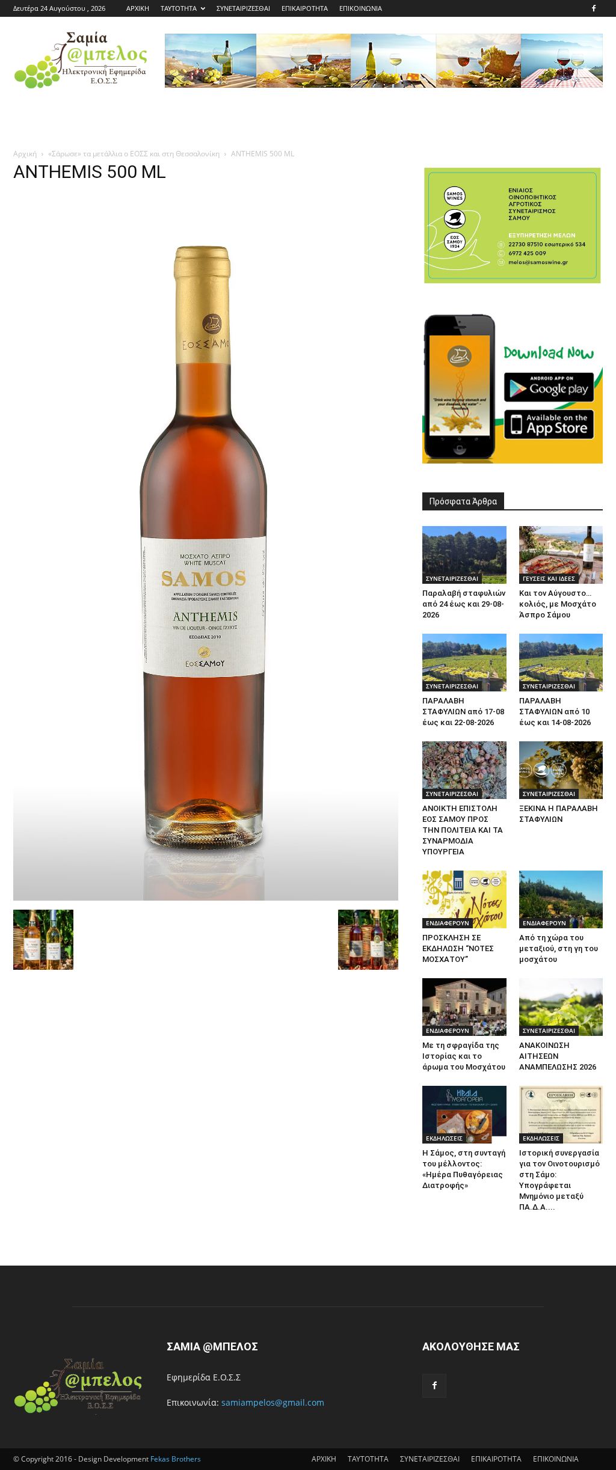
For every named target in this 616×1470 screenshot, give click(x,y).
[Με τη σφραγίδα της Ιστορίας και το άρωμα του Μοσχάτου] (464, 1007)
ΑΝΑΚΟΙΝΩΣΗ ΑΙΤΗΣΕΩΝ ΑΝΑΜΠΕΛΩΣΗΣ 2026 (557, 1056)
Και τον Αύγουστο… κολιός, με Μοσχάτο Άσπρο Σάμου (557, 604)
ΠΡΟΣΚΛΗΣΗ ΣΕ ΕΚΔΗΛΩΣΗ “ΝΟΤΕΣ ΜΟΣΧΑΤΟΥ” (458, 948)
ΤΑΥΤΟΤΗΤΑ (179, 8)
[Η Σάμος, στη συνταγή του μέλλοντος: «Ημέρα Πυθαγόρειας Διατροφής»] (464, 1115)
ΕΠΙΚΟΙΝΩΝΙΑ (360, 8)
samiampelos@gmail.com (272, 1402)
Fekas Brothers (175, 1459)
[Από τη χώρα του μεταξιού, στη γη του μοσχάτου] (561, 899)
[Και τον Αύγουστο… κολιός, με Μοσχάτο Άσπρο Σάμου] (561, 555)
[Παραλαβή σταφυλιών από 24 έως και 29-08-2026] (464, 555)
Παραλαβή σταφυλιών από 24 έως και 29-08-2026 (463, 604)
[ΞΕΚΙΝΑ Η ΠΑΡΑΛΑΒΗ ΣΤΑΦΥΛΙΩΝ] (561, 770)
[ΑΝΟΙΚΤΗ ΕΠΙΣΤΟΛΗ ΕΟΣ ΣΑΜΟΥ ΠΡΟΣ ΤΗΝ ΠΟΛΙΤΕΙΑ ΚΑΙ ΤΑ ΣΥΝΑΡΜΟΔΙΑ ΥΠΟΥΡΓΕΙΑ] (464, 770)
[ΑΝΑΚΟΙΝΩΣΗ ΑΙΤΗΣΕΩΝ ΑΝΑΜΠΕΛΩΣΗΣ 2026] (561, 1007)
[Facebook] (594, 8)
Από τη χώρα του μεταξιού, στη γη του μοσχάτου (558, 948)
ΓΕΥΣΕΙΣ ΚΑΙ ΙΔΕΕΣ (549, 578)
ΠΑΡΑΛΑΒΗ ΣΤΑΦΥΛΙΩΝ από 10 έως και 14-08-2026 (555, 711)
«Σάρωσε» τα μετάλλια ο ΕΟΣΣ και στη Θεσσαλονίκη (134, 154)
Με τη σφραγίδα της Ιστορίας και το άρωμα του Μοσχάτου (463, 1056)
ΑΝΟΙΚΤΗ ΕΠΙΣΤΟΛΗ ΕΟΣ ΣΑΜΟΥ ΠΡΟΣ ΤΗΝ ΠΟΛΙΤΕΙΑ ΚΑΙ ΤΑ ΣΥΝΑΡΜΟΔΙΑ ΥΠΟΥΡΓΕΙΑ (462, 830)
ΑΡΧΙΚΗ (137, 8)
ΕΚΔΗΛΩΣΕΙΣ (444, 1138)
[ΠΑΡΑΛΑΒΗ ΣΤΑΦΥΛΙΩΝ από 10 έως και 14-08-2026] (561, 662)
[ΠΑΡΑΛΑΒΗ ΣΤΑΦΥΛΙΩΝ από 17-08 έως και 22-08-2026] (464, 662)
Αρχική (25, 154)
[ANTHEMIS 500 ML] (205, 897)
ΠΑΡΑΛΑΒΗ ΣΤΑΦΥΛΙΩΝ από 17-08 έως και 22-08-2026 (463, 711)
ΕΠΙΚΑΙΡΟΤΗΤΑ (305, 8)
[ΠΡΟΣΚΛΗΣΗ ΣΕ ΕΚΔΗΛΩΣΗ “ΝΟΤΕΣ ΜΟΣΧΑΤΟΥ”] (464, 899)
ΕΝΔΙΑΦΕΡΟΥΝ (447, 923)
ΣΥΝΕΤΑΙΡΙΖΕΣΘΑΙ (243, 8)
